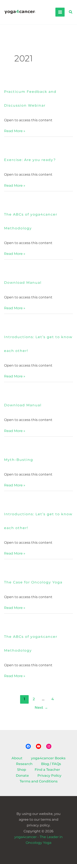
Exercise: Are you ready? (30, 160)
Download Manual (22, 283)
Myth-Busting (18, 460)
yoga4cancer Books (48, 758)
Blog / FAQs (51, 764)
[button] (71, 12)
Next (41, 707)
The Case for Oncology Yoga (33, 582)
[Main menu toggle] (59, 12)
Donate (22, 776)
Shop (21, 770)
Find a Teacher (47, 770)
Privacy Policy (49, 776)
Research (24, 764)
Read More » (14, 130)
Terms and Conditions (39, 781)
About (17, 758)
